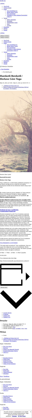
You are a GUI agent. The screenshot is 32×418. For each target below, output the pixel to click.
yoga (25, 328)
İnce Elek (5, 369)
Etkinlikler (6, 27)
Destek (5, 30)
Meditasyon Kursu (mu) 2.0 (11, 85)
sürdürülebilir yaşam (12, 22)
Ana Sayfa (6, 6)
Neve (1, 376)
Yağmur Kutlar (7, 8)
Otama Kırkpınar (7, 372)
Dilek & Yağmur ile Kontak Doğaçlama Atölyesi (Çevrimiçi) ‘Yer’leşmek (15, 87)
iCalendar (5, 314)
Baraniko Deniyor (8, 358)
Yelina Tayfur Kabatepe (9, 363)
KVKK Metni (22, 416)
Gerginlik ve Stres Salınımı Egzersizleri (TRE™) (17, 16)
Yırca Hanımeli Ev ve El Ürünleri (8, 242)
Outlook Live (6, 317)
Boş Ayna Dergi (7, 346)
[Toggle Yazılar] (28, 52)
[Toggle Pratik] (28, 43)
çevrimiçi (18, 328)
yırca (22, 328)
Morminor (6, 373)
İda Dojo (5, 348)
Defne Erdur (6, 359)
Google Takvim (7, 312)
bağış (13, 328)
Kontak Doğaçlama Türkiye (10, 351)
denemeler (9, 21)
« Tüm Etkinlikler (4, 69)
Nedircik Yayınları (8, 362)
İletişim (5, 28)
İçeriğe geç (3, 0)
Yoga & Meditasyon (12, 11)
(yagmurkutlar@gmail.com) (8, 211)
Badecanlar (6, 370)
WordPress (6, 376)
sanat (8, 24)
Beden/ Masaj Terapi (12, 12)
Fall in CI (5, 352)
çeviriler (9, 25)
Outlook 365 (6, 315)
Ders (14, 327)
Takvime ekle (4, 287)
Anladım (14, 416)
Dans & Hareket (11, 13)
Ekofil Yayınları (7, 360)
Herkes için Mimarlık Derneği (11, 349)
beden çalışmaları (11, 19)
